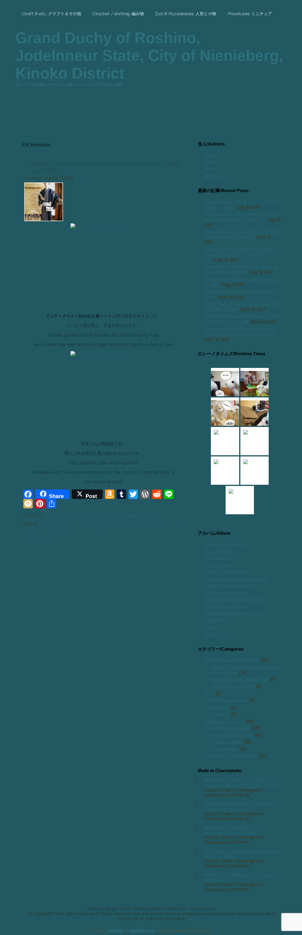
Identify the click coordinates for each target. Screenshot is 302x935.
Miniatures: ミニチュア (249, 14)
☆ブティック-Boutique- (225, 572)
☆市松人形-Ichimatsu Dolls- (229, 586)
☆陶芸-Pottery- (217, 620)
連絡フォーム (215, 176)
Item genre (220, 714)
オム (160, 528)
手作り (39, 532)
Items (209, 693)
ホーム (210, 169)
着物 (62, 532)
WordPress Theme (142, 930)
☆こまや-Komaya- (220, 551)
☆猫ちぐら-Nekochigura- (226, 593)
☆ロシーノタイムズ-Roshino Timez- (236, 579)
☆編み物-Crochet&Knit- (225, 607)
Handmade (33, 528)
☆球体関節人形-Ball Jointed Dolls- (235, 599)
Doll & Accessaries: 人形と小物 (185, 14)
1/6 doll (46, 524)
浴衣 (51, 532)
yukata (100, 528)
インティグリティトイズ (131, 528)
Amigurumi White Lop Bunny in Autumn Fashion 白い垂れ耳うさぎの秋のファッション (241, 254)
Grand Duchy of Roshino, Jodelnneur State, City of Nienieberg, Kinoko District (149, 55)
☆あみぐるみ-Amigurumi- (227, 544)
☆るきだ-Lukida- (219, 565)
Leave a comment (40, 536)
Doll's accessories (93, 524)
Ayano (210, 155)
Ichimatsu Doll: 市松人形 (233, 686)
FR (144, 524)
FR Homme (159, 524)
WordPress (115, 930)
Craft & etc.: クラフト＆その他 (51, 14)
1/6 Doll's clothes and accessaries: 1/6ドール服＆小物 (95, 515)
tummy (81, 178)
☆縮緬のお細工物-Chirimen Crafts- (235, 613)
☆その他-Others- (219, 558)
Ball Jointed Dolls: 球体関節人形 (239, 679)
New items (220, 707)
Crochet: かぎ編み (226, 742)
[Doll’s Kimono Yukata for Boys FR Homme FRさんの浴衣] (44, 219)
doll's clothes (126, 524)
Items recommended (229, 700)
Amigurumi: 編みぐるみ (232, 735)
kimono (84, 528)
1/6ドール (64, 524)
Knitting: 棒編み (225, 749)
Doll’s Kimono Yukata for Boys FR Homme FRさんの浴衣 (107, 167)
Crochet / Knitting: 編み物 (118, 14)
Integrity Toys (61, 528)
